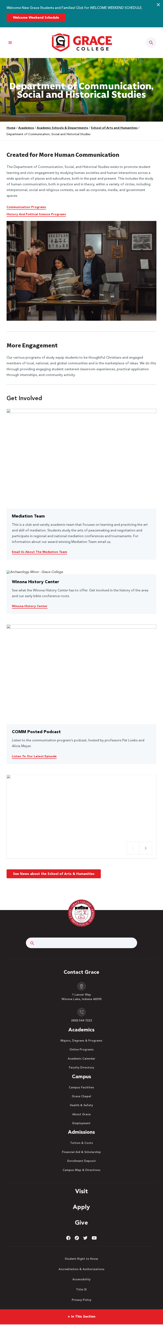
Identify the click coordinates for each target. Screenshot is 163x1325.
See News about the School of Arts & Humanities (53, 874)
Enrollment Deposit (81, 1161)
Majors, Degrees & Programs (81, 1040)
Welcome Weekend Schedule (36, 17)
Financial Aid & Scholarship (81, 1152)
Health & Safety (81, 1105)
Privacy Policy (81, 1300)
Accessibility (81, 1279)
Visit (81, 1192)
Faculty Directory (81, 1067)
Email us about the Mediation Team (39, 552)
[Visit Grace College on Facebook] (68, 1238)
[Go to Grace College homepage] (81, 913)
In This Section (81, 1316)
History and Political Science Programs (36, 214)
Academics (26, 127)
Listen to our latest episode (34, 756)
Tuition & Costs (81, 1143)
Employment (81, 1123)
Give (81, 1223)
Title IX (81, 1289)
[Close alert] (158, 4)
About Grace (81, 1114)
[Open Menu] (10, 42)
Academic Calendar (81, 1058)
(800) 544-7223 (81, 1020)
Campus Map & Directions (81, 1170)
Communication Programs (26, 207)
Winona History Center (30, 606)
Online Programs (81, 1049)
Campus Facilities (81, 1087)
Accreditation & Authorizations (81, 1269)
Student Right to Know (81, 1258)
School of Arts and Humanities (114, 127)
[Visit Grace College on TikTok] (77, 1238)
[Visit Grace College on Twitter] (85, 1238)
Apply (81, 1207)
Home (11, 127)
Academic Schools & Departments (62, 127)
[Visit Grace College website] (81, 42)
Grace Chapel (81, 1096)
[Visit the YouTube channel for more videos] (94, 1238)
